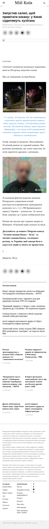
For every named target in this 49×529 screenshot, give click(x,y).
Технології (6, 505)
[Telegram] (22, 32)
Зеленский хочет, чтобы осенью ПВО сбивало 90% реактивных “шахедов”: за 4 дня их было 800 (24, 331)
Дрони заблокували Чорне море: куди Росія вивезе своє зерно (13, 406)
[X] (10, 32)
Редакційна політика (23, 490)
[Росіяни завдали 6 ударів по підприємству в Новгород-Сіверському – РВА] (35, 343)
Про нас (19, 487)
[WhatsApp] (16, 32)
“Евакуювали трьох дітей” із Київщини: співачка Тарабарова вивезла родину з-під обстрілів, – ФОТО (12, 381)
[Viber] (28, 32)
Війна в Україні (7, 493)
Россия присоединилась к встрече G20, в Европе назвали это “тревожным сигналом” (13, 354)
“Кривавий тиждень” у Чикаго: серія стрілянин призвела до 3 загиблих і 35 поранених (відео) (24, 307)
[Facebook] (5, 32)
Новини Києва (8, 25)
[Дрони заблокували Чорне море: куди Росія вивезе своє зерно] (13, 397)
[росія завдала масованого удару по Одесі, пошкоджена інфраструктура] (35, 397)
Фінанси (5, 502)
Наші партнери (21, 507)
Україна (5, 490)
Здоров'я (5, 508)
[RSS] (34, 486)
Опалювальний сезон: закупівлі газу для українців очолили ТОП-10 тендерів (21, 300)
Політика (5, 499)
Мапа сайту (20, 504)
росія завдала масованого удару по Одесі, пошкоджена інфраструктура (22, 322)
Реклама (19, 498)
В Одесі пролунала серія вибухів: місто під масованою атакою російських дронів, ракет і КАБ (35, 381)
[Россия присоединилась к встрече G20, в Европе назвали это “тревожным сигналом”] (13, 343)
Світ (4, 496)
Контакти (20, 501)
